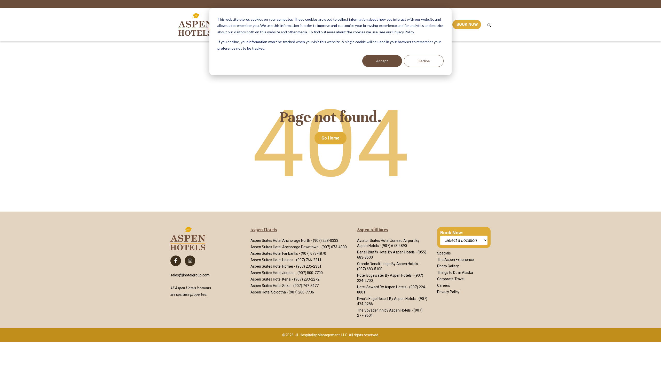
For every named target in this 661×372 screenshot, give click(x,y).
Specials (444, 253)
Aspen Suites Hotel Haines (271, 260)
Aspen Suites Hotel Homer (271, 266)
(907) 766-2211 (308, 260)
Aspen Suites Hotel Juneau (272, 273)
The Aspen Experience (455, 260)
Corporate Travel (451, 279)
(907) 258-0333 (325, 240)
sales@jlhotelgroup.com (190, 275)
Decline (424, 61)
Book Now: (451, 232)
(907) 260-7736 (301, 292)
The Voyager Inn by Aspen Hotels (384, 310)
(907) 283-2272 (306, 279)
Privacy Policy (448, 292)
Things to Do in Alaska (455, 272)
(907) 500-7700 (310, 273)
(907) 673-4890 (394, 246)
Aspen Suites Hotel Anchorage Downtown (284, 247)
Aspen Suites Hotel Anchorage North (280, 240)
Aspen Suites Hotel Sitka (270, 286)
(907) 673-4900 (334, 247)
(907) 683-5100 (369, 269)
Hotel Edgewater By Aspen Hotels (384, 275)
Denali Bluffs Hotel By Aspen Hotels (386, 252)
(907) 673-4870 (313, 253)
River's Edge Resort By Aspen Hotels (386, 299)
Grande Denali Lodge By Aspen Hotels (387, 264)
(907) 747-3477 (306, 286)
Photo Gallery (448, 266)
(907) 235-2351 (308, 266)
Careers (443, 285)
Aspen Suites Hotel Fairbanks (274, 253)
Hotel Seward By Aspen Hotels (381, 287)
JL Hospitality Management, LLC (321, 335)
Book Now (467, 24)
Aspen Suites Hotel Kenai (270, 279)
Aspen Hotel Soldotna (268, 292)
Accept (382, 61)
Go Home (330, 138)
